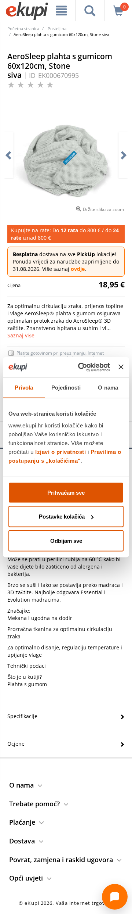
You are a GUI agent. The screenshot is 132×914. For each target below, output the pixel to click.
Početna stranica (23, 28)
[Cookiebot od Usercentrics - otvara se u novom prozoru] (81, 367)
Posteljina (57, 28)
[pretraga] (90, 10)
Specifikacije (22, 716)
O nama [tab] (108, 387)
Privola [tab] (24, 387)
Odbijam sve (66, 540)
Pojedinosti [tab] (66, 387)
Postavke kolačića (62, 516)
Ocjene (16, 743)
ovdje (78, 268)
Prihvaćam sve (66, 492)
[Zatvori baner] (121, 367)
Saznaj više (20, 335)
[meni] (61, 10)
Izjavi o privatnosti (60, 451)
